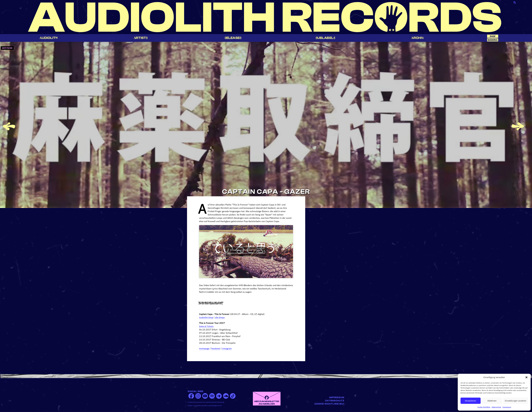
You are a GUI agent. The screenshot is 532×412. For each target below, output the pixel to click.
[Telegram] (219, 396)
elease (233, 38)
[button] (526, 377)
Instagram (227, 348)
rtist (141, 38)
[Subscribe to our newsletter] (267, 398)
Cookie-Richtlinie (483, 407)
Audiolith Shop (206, 317)
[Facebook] (191, 396)
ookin (493, 40)
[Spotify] (212, 396)
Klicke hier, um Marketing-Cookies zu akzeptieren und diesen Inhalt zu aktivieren (246, 251)
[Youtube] (205, 396)
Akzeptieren (470, 400)
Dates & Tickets (206, 326)
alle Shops (220, 317)
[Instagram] (198, 396)
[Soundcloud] (226, 396)
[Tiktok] (233, 396)
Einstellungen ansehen (515, 400)
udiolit (48, 38)
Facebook (215, 348)
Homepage (204, 348)
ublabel (325, 38)
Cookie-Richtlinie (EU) (329, 404)
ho (493, 36)
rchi (417, 38)
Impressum (506, 407)
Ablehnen (492, 400)
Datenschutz (496, 407)
